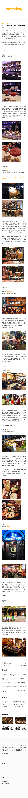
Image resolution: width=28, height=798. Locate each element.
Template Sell (21, 793)
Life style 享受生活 (5, 23)
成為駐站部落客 (5, 781)
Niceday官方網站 (5, 783)
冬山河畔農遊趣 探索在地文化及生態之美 (7, 664)
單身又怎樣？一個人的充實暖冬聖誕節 (21, 664)
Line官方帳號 (4, 786)
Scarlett (10, 30)
